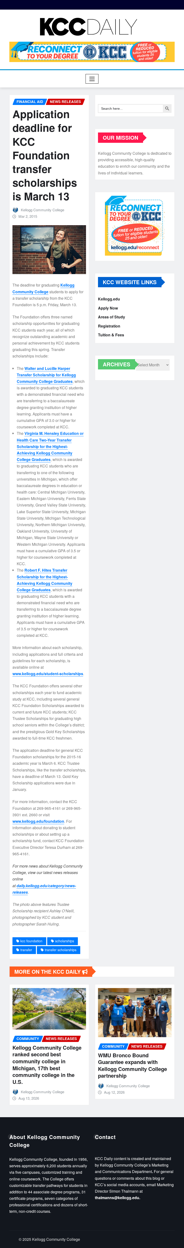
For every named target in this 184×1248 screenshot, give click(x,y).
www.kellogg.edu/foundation (38, 821)
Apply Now (108, 308)
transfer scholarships (60, 949)
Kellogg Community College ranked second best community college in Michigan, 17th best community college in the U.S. (46, 1065)
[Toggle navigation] (92, 79)
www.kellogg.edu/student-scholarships (47, 673)
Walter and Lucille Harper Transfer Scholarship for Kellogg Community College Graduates (46, 375)
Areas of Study (111, 317)
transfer (26, 949)
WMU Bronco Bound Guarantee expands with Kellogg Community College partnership (132, 1065)
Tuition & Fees (111, 335)
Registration (109, 326)
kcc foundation (31, 940)
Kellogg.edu (109, 299)
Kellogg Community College (42, 209)
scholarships (64, 940)
